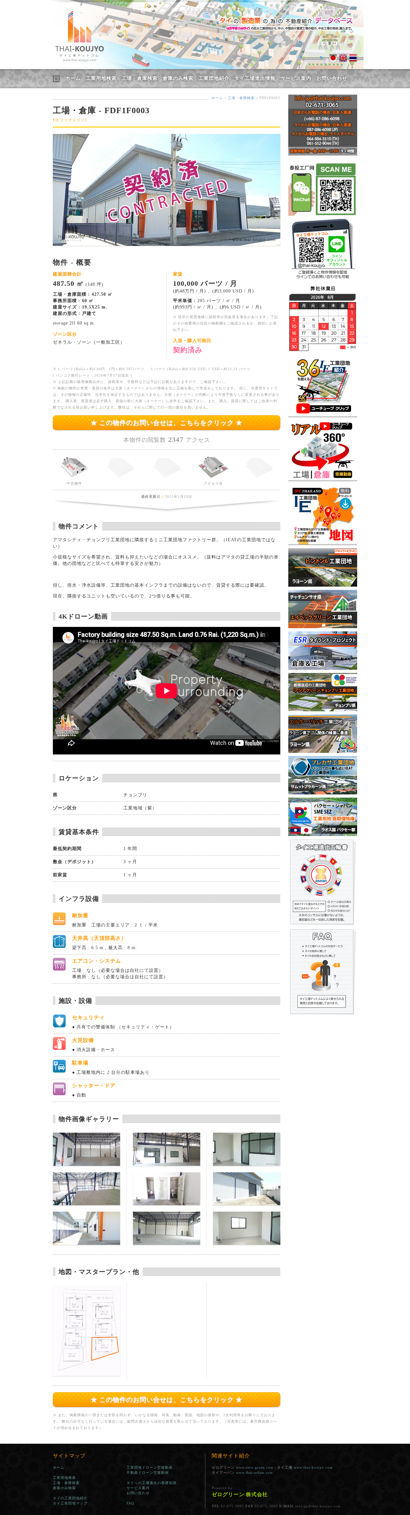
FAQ (130, 1503)
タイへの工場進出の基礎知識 (151, 1483)
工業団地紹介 (214, 78)
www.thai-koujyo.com (313, 1467)
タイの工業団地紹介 (70, 1498)
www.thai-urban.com (254, 1472)
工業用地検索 (101, 78)
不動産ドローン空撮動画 (148, 1472)
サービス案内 (296, 78)
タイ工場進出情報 (254, 78)
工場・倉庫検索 (140, 78)
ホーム (73, 78)
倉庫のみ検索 (178, 78)
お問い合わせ (331, 78)
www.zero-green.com (255, 1467)
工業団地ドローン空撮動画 (150, 1467)
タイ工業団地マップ (70, 1503)
